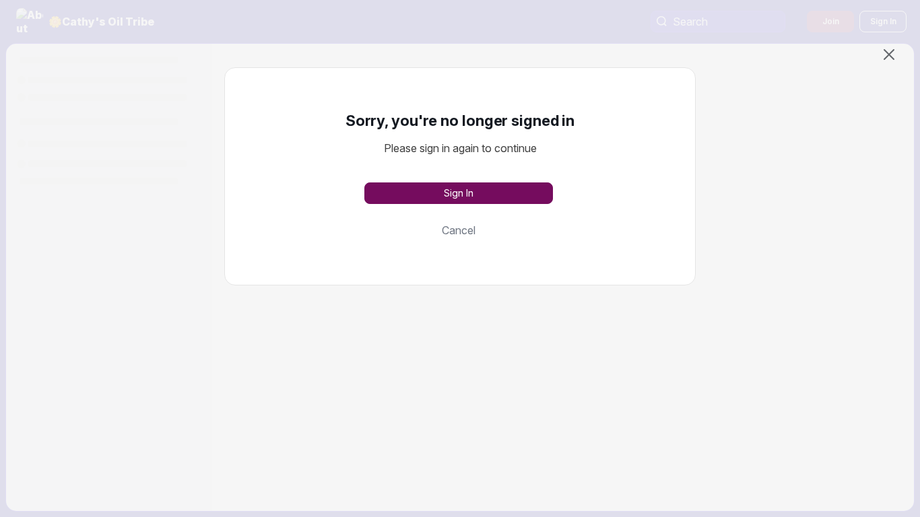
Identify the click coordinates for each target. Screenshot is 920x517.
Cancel (458, 230)
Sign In (458, 193)
